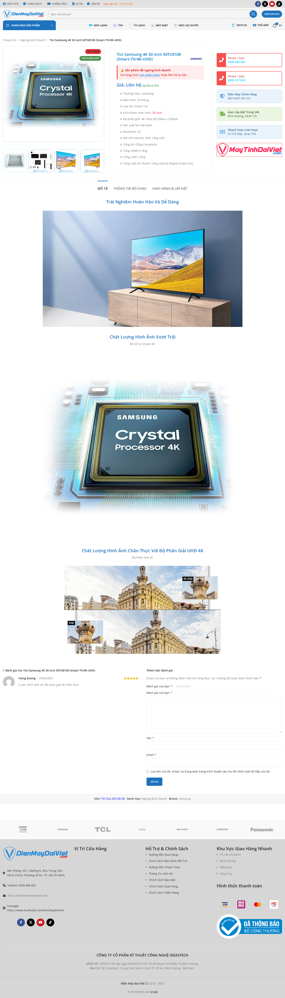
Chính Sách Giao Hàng (163, 886)
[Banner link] (249, 150)
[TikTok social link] (279, 4)
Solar (142, 829)
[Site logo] (23, 14)
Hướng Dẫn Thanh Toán (164, 867)
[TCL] (103, 829)
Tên (150, 738)
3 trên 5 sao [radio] (183, 686)
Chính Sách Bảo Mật (162, 880)
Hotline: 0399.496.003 (22, 885)
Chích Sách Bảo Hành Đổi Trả (168, 861)
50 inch (157, 113)
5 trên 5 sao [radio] (189, 686)
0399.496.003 (271, 14)
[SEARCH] (253, 14)
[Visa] (23, 829)
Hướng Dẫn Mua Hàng (163, 854)
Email (151, 755)
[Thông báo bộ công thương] (249, 926)
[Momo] (241, 904)
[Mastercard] (257, 904)
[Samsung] (222, 829)
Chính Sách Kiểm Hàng (164, 892)
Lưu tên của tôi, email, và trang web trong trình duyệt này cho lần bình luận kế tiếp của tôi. (211, 771)
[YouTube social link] (272, 4)
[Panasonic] (262, 829)
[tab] (103, 187)
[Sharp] (182, 829)
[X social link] (265, 4)
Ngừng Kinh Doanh (32, 40)
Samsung (185, 798)
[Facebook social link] (258, 4)
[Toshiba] (63, 829)
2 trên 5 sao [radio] (180, 686)
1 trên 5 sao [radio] (177, 686)
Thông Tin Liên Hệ (161, 873)
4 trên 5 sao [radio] (186, 686)
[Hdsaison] (274, 904)
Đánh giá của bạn (159, 686)
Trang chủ (9, 40)
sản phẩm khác (150, 75)
